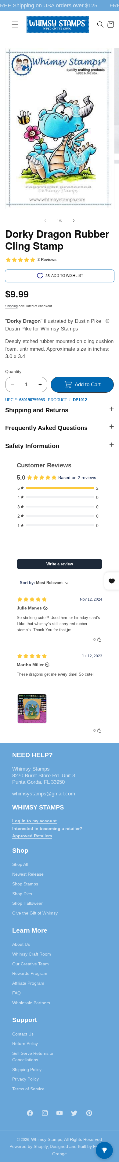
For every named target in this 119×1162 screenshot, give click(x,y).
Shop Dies (22, 893)
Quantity (13, 371)
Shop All (20, 864)
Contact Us (23, 1034)
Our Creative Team (30, 963)
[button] (15, 24)
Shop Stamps (25, 883)
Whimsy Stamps (46, 1139)
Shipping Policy (26, 1069)
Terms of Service (28, 1088)
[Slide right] (73, 221)
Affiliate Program (28, 983)
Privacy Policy (25, 1079)
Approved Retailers (32, 835)
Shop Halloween (28, 903)
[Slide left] (45, 221)
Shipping (11, 306)
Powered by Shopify (28, 1146)
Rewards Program (29, 973)
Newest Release (28, 874)
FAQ (16, 992)
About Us (21, 944)
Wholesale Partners (31, 1002)
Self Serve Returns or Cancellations (33, 1056)
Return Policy (25, 1043)
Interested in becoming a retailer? (47, 828)
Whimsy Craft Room (31, 954)
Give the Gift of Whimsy (35, 913)
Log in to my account (34, 820)
